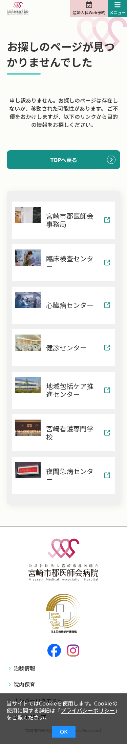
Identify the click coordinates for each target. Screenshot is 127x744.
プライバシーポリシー (88, 710)
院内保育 (24, 684)
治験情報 (24, 668)
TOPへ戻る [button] (63, 160)
